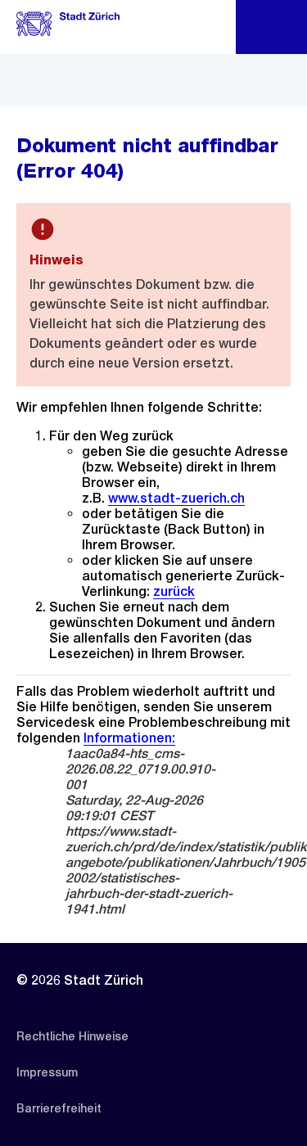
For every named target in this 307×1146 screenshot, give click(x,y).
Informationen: (129, 738)
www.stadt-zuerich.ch (176, 498)
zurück (174, 591)
